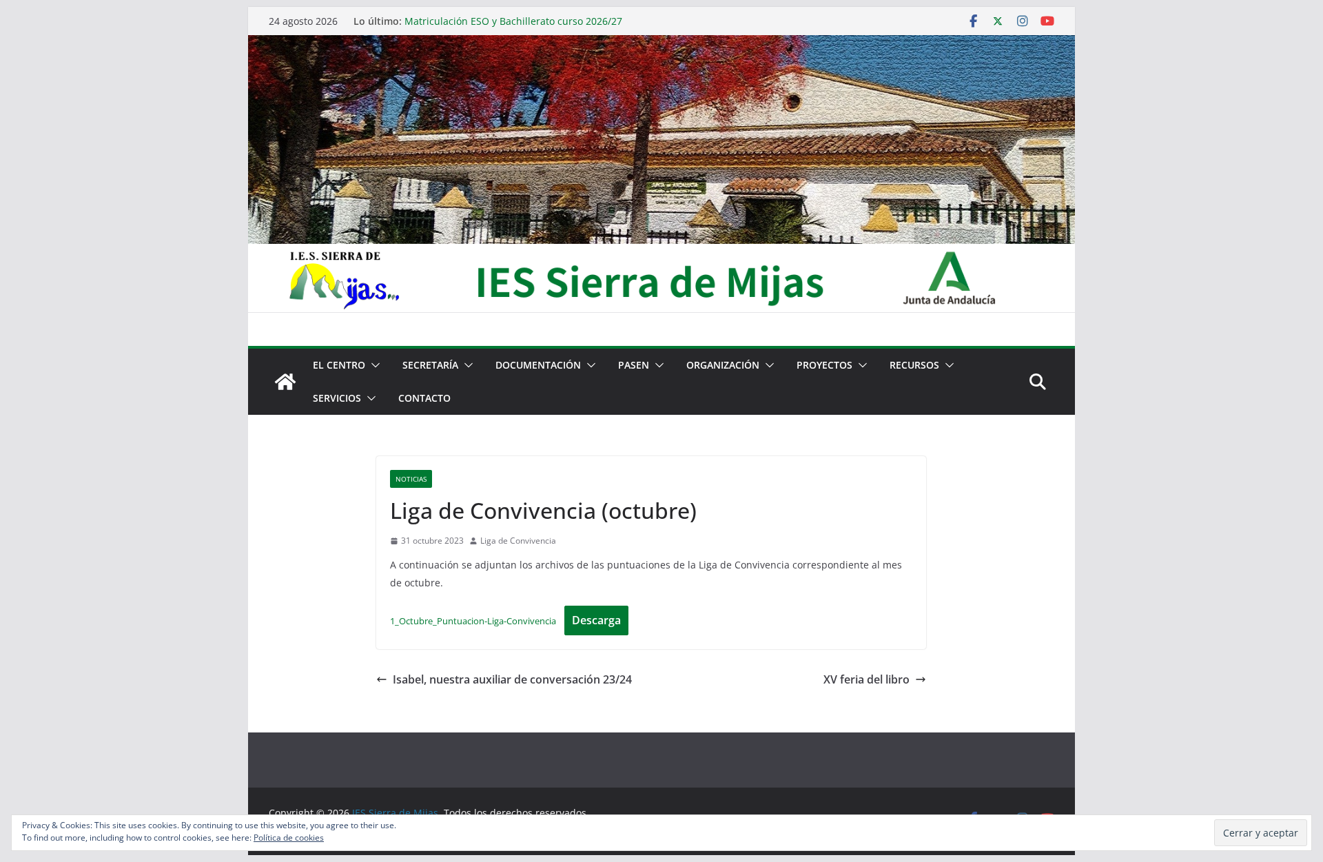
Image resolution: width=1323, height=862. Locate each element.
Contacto (424, 397)
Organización (722, 364)
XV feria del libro (866, 679)
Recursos (914, 364)
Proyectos (824, 364)
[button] (372, 365)
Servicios (337, 397)
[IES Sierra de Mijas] (661, 44)
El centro (339, 364)
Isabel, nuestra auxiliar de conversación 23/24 (512, 679)
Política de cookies (289, 837)
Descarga (596, 620)
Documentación (538, 364)
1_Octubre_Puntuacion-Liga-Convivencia (473, 621)
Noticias (411, 479)
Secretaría (430, 364)
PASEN (633, 364)
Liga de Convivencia (518, 540)
